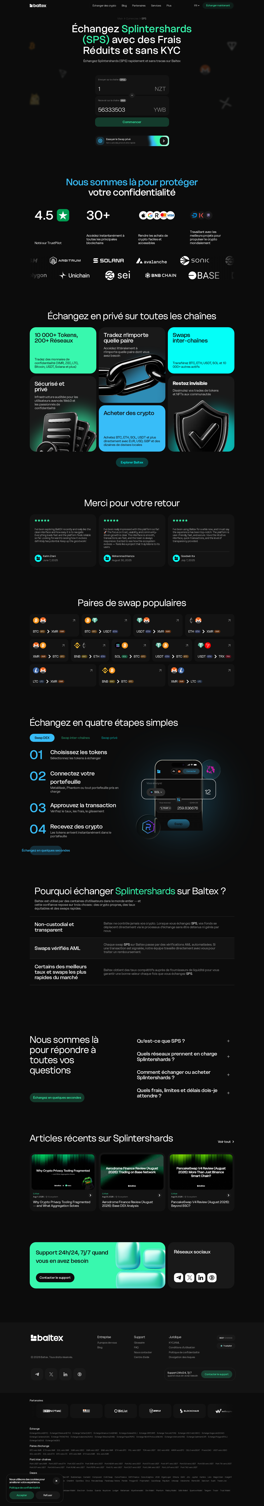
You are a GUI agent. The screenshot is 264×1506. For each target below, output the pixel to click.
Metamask (125, 1490)
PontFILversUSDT (114, 1467)
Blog (124, 5)
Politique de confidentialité (24, 1487)
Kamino (203, 1477)
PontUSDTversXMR (38, 1464)
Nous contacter (143, 1352)
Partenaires (139, 5)
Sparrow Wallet (196, 1490)
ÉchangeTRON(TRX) (60, 1437)
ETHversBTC (121, 1450)
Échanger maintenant (218, 5)
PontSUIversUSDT (188, 1464)
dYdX (157, 1477)
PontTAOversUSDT (189, 1467)
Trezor (215, 1490)
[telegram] (37, 1374)
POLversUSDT (134, 1450)
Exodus (90, 1490)
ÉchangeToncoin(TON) (166, 1433)
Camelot (86, 1477)
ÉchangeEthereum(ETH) (60, 1433)
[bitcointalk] (79, 1374)
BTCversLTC (62, 1454)
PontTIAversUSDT (224, 1464)
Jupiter (195, 1477)
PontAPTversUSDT (169, 1464)
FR (195, 5)
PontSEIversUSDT (206, 1464)
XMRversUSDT (92, 1450)
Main (120, 18)
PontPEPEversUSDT (95, 1467)
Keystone (107, 1490)
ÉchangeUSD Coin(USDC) (189, 1433)
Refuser (47, 1495)
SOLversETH (49, 1454)
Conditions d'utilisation (182, 1347)
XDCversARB (163, 1450)
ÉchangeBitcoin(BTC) (39, 1433)
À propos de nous (107, 1342)
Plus (169, 5)
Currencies (132, 18)
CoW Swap (108, 1477)
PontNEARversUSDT (114, 1464)
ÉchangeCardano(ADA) (40, 1437)
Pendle (124, 1481)
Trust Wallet (225, 1490)
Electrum (81, 1490)
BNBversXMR (107, 1450)
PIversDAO (206, 1450)
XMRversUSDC (77, 1450)
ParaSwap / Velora (112, 1481)
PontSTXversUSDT (151, 1464)
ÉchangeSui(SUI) (37, 1441)
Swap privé (109, 738)
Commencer (132, 122)
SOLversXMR (63, 1450)
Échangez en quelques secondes (46, 850)
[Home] (59, 6)
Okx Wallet (149, 1490)
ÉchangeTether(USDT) (82, 1433)
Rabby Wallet (171, 1490)
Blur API (66, 1477)
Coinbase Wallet (69, 1490)
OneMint (70, 1481)
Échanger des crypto (104, 5)
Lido (209, 1477)
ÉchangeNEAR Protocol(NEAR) (150, 1437)
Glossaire (139, 1342)
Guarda (98, 1490)
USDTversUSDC (220, 1450)
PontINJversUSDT (133, 1464)
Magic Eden (218, 1477)
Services (156, 5)
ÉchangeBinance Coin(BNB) (105, 1433)
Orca (87, 1481)
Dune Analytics (147, 1477)
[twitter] (51, 1374)
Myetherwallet (137, 1490)
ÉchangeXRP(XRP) (147, 1433)
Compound (97, 1477)
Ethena (176, 1477)
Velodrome (185, 1481)
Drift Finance (134, 1477)
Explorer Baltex (132, 462)
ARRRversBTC (177, 1450)
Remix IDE (196, 1481)
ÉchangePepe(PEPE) (126, 1437)
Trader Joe (222, 1481)
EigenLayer (166, 1477)
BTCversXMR (36, 1450)
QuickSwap (156, 1481)
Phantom (160, 1490)
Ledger (116, 1490)
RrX (160, 89)
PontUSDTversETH (57, 1464)
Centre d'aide (141, 1357)
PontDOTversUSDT (132, 1467)
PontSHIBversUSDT (94, 1464)
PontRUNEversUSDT (75, 1467)
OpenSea (80, 1481)
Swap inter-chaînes (75, 738)
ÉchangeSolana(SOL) (128, 1433)
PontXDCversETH (76, 1464)
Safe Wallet (183, 1490)
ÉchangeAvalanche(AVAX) (82, 1437)
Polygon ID (133, 1481)
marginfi (228, 1477)
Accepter (22, 1495)
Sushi (213, 1481)
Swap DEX (42, 738)
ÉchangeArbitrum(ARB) (175, 1437)
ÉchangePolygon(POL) (217, 1437)
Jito (188, 1477)
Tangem (207, 1490)
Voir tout (224, 1141)
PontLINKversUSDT (151, 1467)
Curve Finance (121, 1477)
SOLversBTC (35, 1454)
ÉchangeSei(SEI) (53, 1441)
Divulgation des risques (182, 1357)
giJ (161, 110)
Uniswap (175, 1481)
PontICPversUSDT (38, 1467)
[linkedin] (65, 1374)
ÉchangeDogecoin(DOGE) (213, 1433)
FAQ (136, 1347)
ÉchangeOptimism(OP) (196, 1437)
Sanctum (205, 1481)
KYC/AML (174, 1342)
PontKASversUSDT (56, 1467)
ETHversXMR (49, 1450)
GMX (183, 1477)
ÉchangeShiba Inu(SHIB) (105, 1437)
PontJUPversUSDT (170, 1467)
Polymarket (144, 1481)
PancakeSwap (97, 1481)
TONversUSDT (149, 1450)
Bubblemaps (76, 1477)
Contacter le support (55, 1278)
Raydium (166, 1481)
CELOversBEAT (193, 1450)
